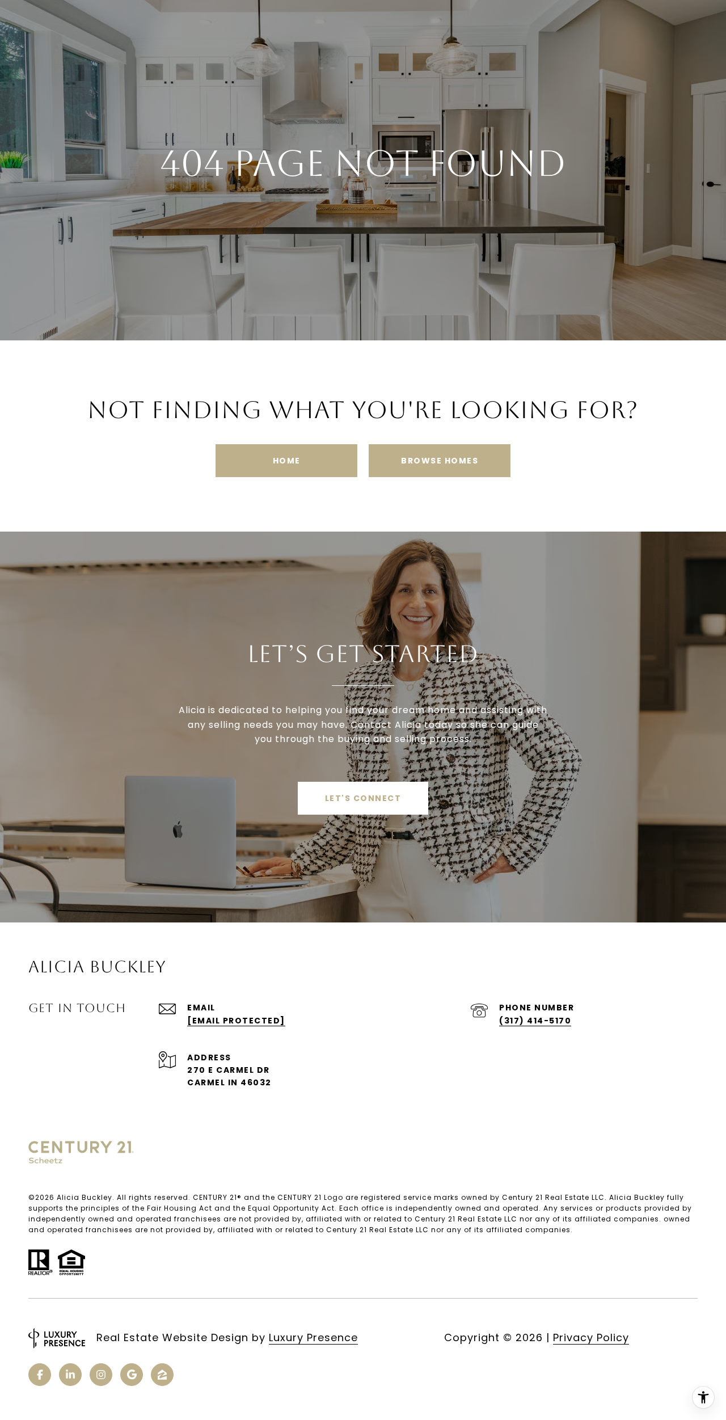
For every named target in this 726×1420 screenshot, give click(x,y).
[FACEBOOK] (39, 1374)
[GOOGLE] (131, 1374)
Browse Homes (439, 460)
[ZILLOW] (162, 1374)
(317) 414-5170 (535, 1020)
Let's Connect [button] (363, 798)
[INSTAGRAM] (101, 1374)
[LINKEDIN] (70, 1374)
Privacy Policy (591, 1337)
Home (287, 460)
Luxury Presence (313, 1337)
